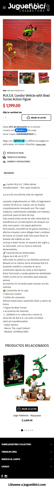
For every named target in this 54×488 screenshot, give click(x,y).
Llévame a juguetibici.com (27, 485)
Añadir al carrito (38, 118)
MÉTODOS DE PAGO (15, 153)
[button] (7, 52)
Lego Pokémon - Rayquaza (27, 415)
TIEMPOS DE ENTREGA (16, 157)
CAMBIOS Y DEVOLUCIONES (18, 161)
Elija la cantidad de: (12, 112)
